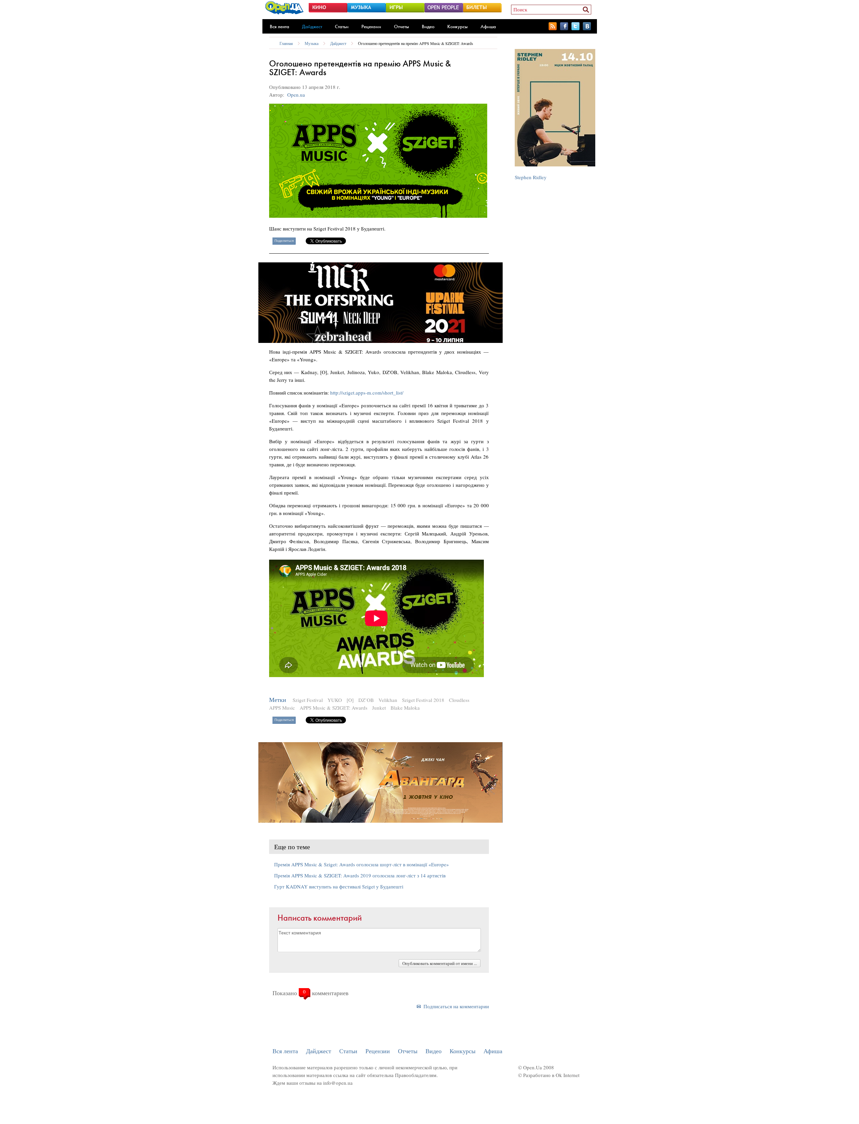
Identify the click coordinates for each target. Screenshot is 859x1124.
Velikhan (387, 700)
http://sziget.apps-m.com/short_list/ (366, 392)
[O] (350, 700)
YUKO (334, 700)
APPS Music (282, 707)
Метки (277, 700)
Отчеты (401, 26)
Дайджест (312, 26)
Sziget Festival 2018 (423, 700)
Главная (286, 43)
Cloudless (459, 700)
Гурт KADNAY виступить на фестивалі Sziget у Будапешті (338, 886)
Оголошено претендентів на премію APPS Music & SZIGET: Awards (415, 43)
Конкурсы (457, 26)
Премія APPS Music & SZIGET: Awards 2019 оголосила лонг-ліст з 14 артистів (360, 875)
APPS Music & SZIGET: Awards (333, 707)
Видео (428, 26)
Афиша (488, 26)
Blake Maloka (405, 707)
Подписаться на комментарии (456, 1006)
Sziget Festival (308, 700)
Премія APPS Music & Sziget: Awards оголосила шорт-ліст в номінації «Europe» (361, 864)
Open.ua (296, 94)
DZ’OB (366, 700)
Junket (379, 707)
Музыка (311, 43)
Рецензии (371, 26)
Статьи (342, 26)
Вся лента (279, 26)
